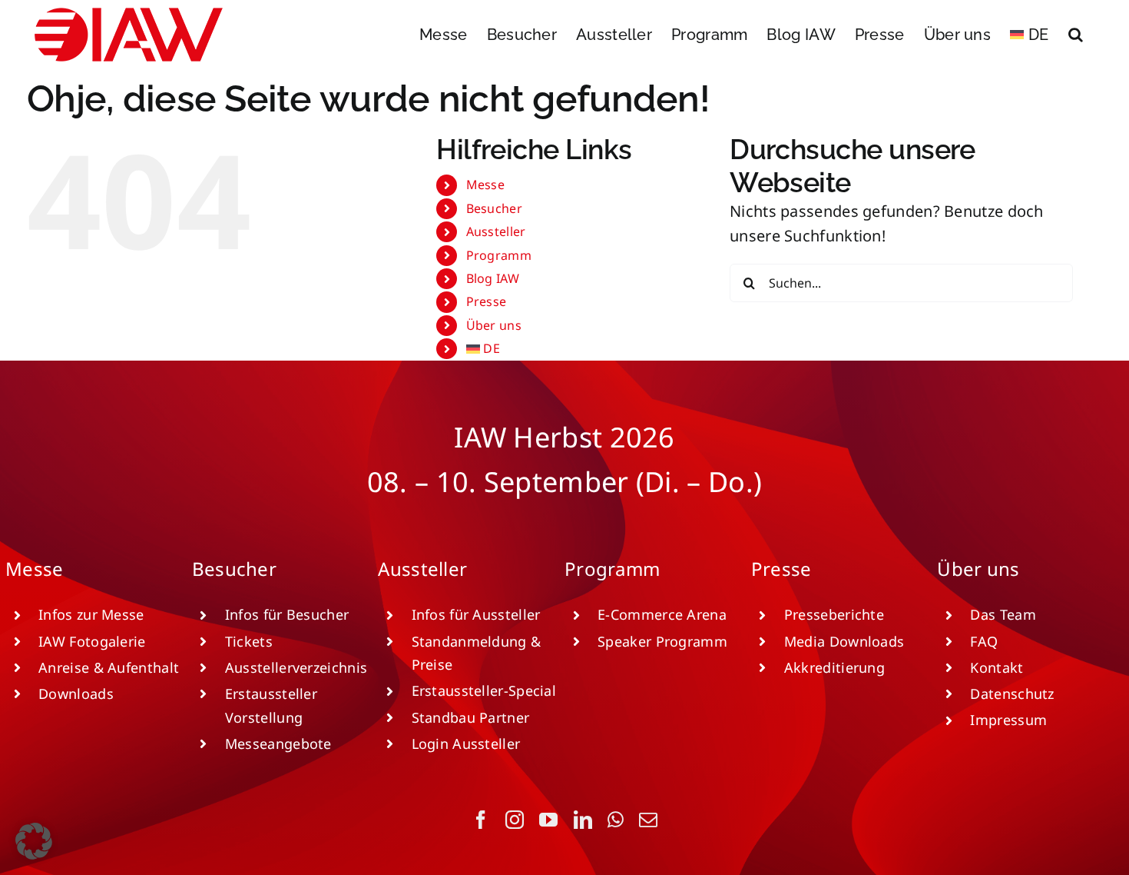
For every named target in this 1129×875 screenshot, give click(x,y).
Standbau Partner (471, 717)
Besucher (494, 208)
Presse (486, 301)
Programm (498, 255)
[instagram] (514, 819)
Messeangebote (278, 743)
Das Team (1002, 614)
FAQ (984, 641)
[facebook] (481, 819)
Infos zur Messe (91, 614)
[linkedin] (583, 819)
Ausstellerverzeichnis (296, 667)
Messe (485, 184)
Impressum (1008, 719)
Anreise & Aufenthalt (108, 667)
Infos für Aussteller (476, 614)
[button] (1075, 34)
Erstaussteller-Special (484, 690)
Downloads (76, 693)
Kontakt (996, 667)
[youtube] (548, 819)
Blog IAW (492, 278)
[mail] (648, 819)
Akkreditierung (834, 667)
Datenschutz (1012, 693)
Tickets (249, 641)
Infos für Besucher (287, 614)
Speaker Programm (662, 641)
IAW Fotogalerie (92, 641)
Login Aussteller (466, 743)
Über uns (493, 325)
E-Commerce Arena (662, 614)
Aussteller (496, 231)
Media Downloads (844, 641)
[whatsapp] (616, 819)
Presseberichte (834, 614)
